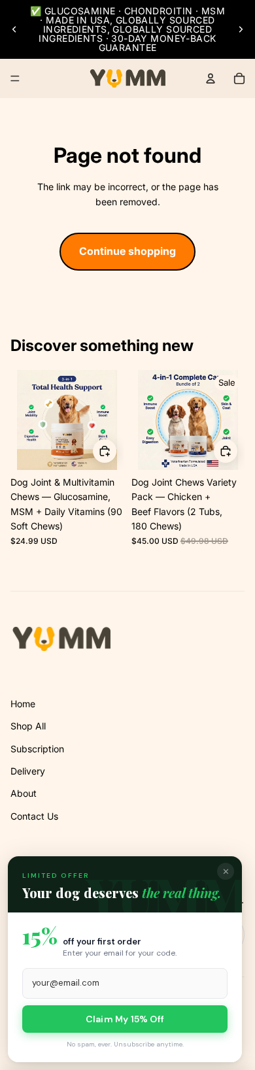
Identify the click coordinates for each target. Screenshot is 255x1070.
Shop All (28, 725)
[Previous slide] (14, 29)
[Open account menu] (210, 78)
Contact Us (34, 816)
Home (22, 703)
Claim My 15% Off (125, 1019)
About (23, 793)
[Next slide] (240, 29)
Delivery (27, 771)
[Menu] (15, 78)
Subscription (37, 748)
